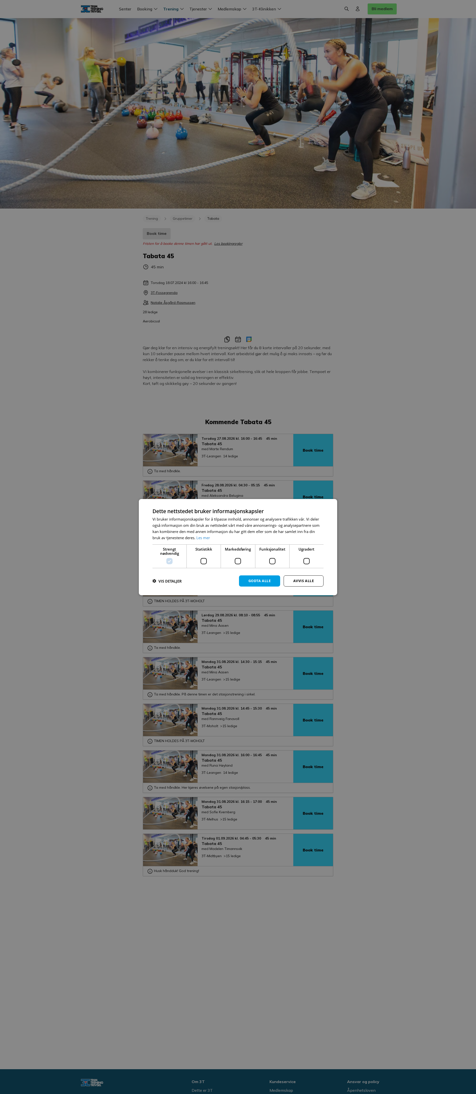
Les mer (203, 537)
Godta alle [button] (259, 580)
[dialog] (238, 547)
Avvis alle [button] (303, 580)
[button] (167, 581)
